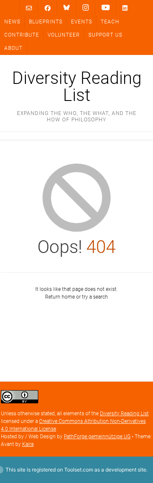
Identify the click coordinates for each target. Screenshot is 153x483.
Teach (110, 22)
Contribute (21, 35)
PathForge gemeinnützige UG (97, 437)
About (13, 48)
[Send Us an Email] (29, 8)
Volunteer (64, 35)
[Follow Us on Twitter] (66, 7)
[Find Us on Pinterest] (105, 7)
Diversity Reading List (77, 87)
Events (81, 22)
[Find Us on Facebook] (47, 8)
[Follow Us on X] (85, 7)
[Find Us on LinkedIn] (125, 8)
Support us (105, 35)
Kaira (28, 444)
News (12, 22)
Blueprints (45, 22)
